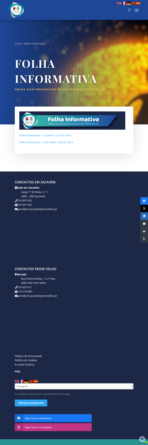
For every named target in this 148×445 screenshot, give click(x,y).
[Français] (124, 3)
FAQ (17, 371)
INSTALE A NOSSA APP (31, 403)
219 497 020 (24, 200)
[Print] (144, 231)
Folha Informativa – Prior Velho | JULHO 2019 (46, 142)
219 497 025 (24, 204)
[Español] (138, 3)
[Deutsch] (129, 3)
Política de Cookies (26, 360)
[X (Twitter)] (144, 208)
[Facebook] (144, 201)
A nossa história (24, 364)
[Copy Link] (144, 239)
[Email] (144, 223)
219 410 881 (24, 291)
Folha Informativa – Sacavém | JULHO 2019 (45, 135)
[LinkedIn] (144, 216)
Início (18, 43)
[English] (119, 3)
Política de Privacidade (28, 356)
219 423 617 (24, 287)
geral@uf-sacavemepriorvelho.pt (37, 209)
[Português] (133, 3)
